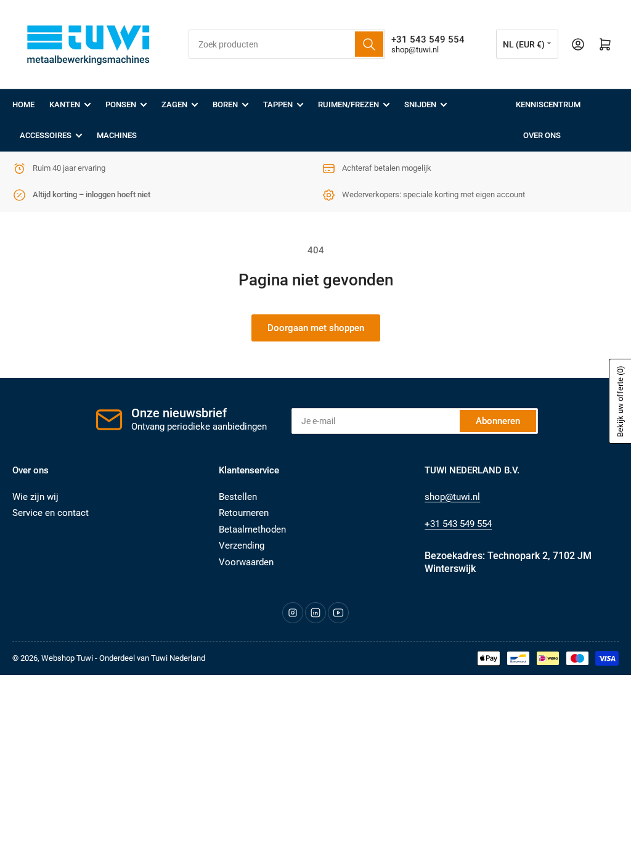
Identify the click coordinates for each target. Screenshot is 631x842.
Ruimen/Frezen (348, 104)
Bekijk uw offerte (620, 401)
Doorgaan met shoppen (315, 327)
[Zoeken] (369, 44)
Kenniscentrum (548, 104)
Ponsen (120, 104)
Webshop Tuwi (67, 658)
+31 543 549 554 (458, 523)
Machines (117, 135)
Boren (225, 104)
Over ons (542, 135)
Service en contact (50, 512)
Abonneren (498, 421)
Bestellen (238, 496)
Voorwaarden (246, 562)
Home (23, 104)
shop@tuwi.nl (415, 49)
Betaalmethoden (252, 529)
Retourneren (244, 512)
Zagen (174, 104)
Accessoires (45, 135)
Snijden (420, 104)
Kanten (64, 104)
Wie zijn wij (35, 496)
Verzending (241, 545)
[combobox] (287, 44)
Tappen (278, 104)
